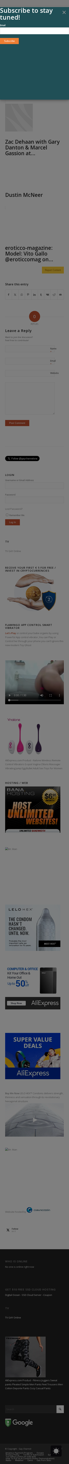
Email (3, 25)
